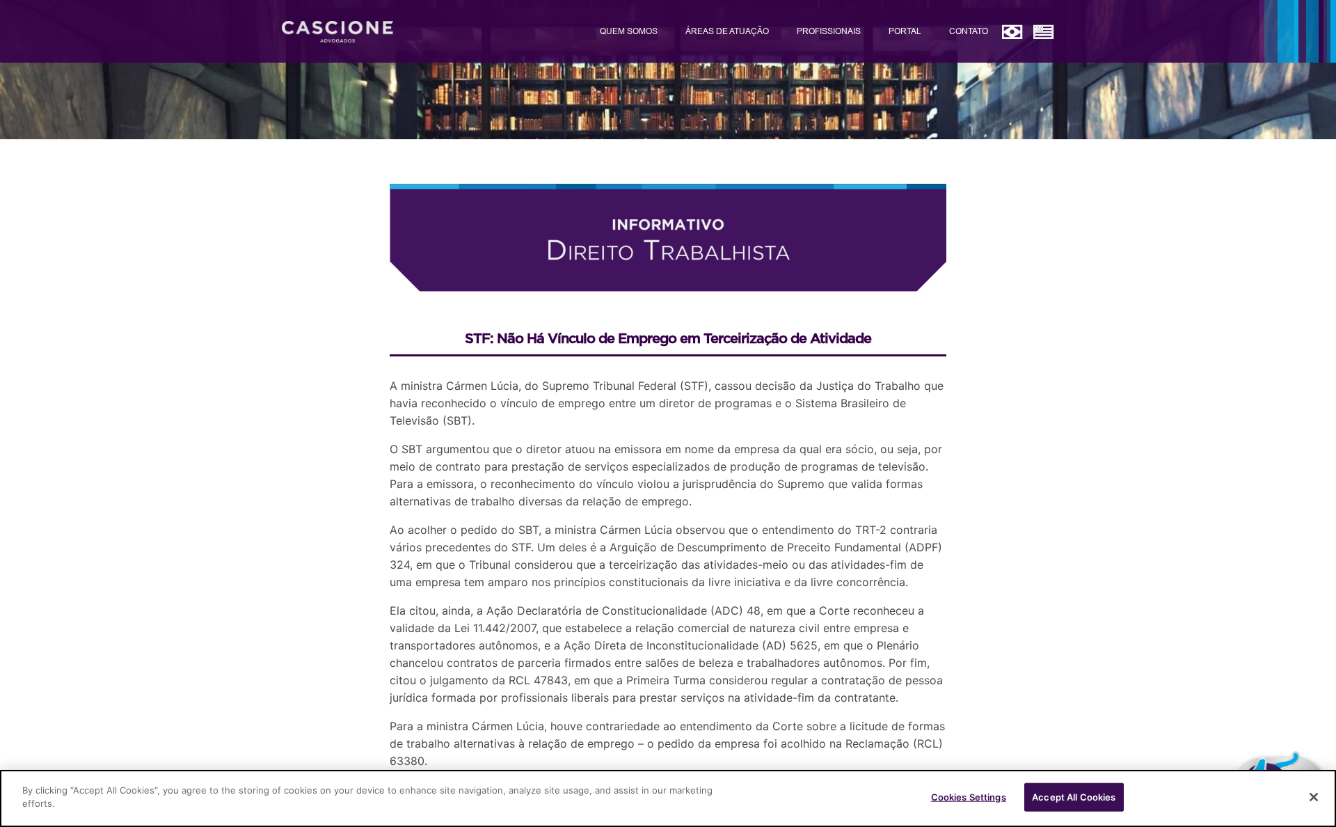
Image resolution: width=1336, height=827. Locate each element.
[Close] (1313, 797)
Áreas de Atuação (727, 31)
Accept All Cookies (1073, 797)
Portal (905, 31)
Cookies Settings (968, 797)
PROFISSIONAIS (829, 31)
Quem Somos (629, 31)
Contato (968, 31)
